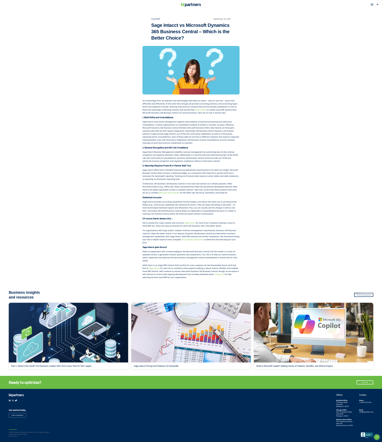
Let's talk (365, 382)
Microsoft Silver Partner (169, 193)
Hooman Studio (22, 434)
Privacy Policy (13, 436)
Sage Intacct (200, 110)
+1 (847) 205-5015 (365, 402)
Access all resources (364, 295)
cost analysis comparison (193, 239)
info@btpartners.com (366, 412)
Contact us (219, 274)
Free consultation (17, 415)
